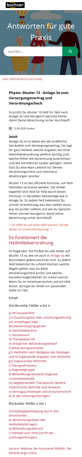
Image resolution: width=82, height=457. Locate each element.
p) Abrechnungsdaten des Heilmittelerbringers (27, 422)
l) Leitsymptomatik (21, 379)
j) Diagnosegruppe (22, 370)
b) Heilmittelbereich (23, 331)
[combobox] (33, 51)
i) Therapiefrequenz (23, 366)
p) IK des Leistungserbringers (29, 396)
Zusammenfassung (35, 229)
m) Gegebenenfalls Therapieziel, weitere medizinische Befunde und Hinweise (37, 385)
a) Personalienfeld (21, 313)
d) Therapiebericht (22, 339)
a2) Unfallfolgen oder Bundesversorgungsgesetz (27, 324)
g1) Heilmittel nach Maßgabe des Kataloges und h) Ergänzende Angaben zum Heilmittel (40, 354)
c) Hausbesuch (19, 335)
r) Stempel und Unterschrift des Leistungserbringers (31, 435)
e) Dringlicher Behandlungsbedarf (33, 344)
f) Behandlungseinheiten (26, 348)
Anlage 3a (57, 256)
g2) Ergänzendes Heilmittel (28, 361)
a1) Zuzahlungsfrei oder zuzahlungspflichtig (40, 318)
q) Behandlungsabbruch (26, 429)
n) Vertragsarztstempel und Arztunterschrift (40, 392)
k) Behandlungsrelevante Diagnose (33, 374)
